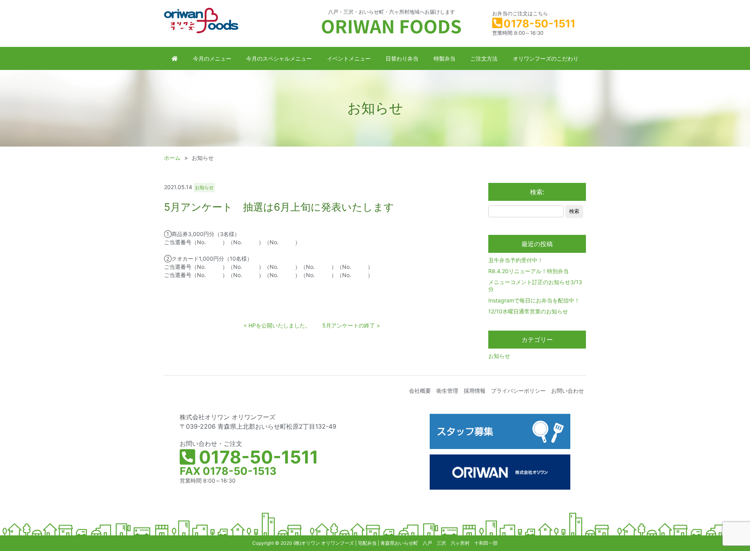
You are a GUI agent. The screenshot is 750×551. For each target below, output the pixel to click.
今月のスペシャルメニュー (279, 58)
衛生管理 (447, 390)
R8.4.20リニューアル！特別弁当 (528, 271)
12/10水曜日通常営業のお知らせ (528, 311)
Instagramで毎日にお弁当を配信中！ (534, 300)
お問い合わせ (567, 390)
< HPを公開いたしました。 (277, 325)
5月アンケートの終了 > (351, 325)
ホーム (172, 157)
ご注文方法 (484, 58)
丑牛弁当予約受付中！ (515, 260)
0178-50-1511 (539, 24)
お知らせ (499, 355)
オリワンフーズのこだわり (546, 58)
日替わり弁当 (402, 58)
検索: (537, 192)
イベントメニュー (349, 58)
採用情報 (475, 390)
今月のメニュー (212, 58)
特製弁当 (444, 58)
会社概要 (420, 390)
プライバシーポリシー (518, 390)
